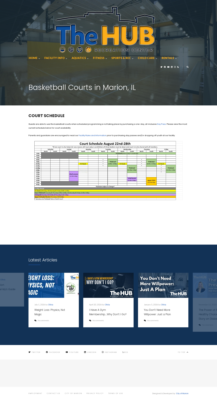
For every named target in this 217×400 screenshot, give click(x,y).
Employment (35, 393)
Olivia (50, 304)
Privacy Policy (95, 393)
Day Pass (161, 124)
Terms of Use (115, 393)
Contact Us (53, 393)
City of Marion (73, 393)
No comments (43, 320)
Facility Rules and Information (92, 135)
